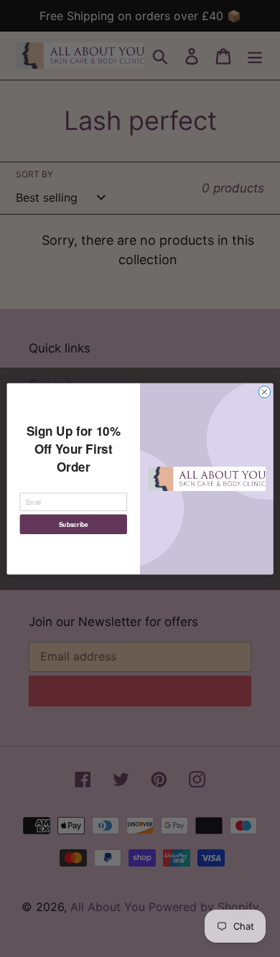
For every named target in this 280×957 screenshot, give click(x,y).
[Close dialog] (264, 392)
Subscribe (73, 523)
